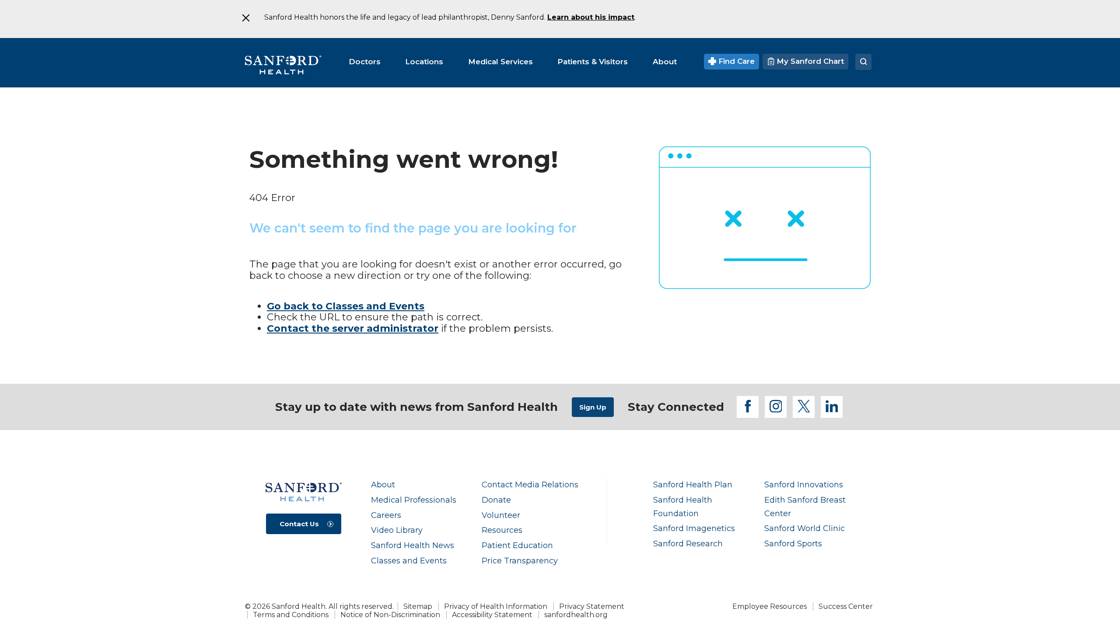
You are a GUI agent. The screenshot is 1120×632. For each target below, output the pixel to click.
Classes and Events (409, 561)
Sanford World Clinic (804, 528)
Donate (496, 500)
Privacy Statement (591, 606)
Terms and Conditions (291, 615)
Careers (386, 515)
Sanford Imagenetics (694, 528)
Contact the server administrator (352, 328)
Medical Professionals (413, 500)
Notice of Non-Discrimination (390, 615)
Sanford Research (688, 543)
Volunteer (501, 515)
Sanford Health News (412, 545)
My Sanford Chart (809, 61)
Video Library (397, 530)
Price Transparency (520, 561)
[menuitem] (364, 61)
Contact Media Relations (530, 484)
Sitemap (417, 606)
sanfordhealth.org (576, 615)
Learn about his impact (590, 17)
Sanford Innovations (803, 484)
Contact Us (299, 524)
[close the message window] (245, 18)
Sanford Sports (793, 543)
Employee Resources (769, 606)
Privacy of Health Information (495, 606)
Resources (502, 530)
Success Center (846, 606)
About (383, 484)
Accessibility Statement (492, 615)
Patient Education (517, 545)
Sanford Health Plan (692, 484)
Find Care (735, 61)
